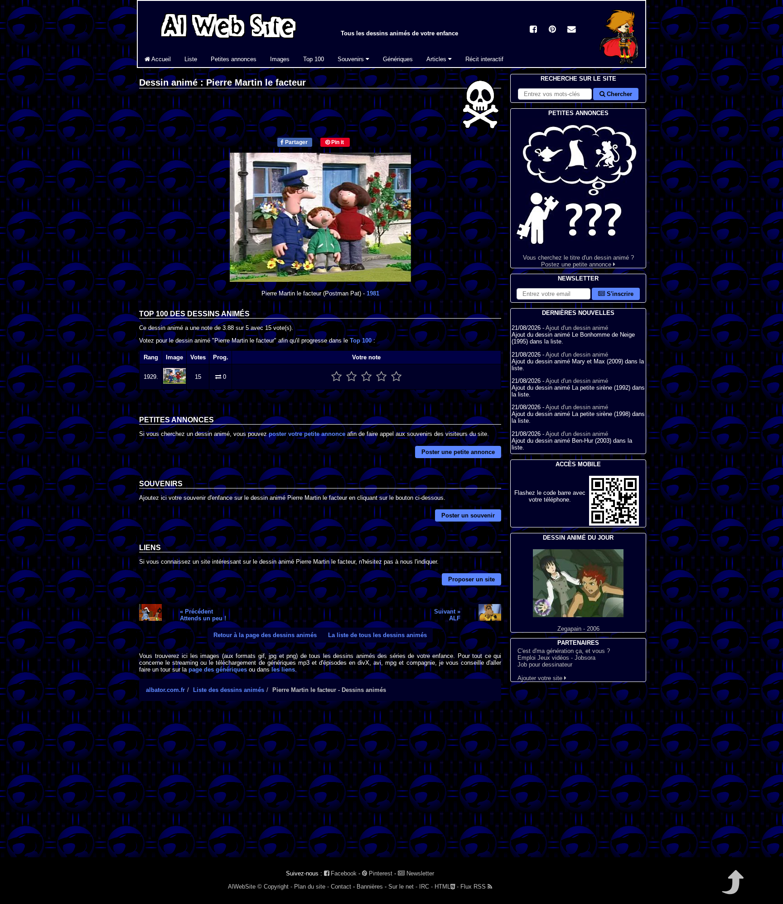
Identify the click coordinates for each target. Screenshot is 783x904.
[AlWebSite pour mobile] (614, 523)
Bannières (370, 886)
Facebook (343, 873)
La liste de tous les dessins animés (377, 635)
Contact (341, 886)
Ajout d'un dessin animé (577, 327)
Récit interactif (484, 59)
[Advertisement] (320, 787)
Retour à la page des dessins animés (265, 635)
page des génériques (217, 669)
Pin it (337, 142)
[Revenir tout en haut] (732, 888)
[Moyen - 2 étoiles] (351, 376)
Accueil (160, 59)
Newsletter (419, 873)
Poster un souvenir (468, 515)
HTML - (447, 886)
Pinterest (379, 873)
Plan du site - (311, 886)
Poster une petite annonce (458, 452)
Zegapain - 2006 (578, 628)
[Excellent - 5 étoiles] (396, 376)
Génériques (398, 59)
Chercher (618, 94)
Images (280, 59)
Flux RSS (474, 886)
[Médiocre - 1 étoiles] (336, 376)
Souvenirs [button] (352, 59)
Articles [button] (437, 59)
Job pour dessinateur (544, 664)
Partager (296, 142)
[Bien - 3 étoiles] (366, 376)
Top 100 (313, 59)
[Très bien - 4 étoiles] (381, 376)
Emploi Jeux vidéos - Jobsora (556, 657)
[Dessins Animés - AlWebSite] (619, 65)
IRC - (426, 886)
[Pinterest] (552, 30)
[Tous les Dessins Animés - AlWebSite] (228, 39)
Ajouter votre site (540, 678)
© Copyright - (274, 886)
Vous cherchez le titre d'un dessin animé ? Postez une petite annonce (578, 261)
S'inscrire (619, 293)
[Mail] (571, 30)
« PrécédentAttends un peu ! (203, 615)
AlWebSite (242, 886)
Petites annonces (233, 59)
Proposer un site (471, 579)
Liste (190, 59)
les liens (283, 669)
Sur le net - (402, 886)
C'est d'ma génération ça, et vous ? (563, 651)
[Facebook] (533, 30)
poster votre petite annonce (307, 433)
